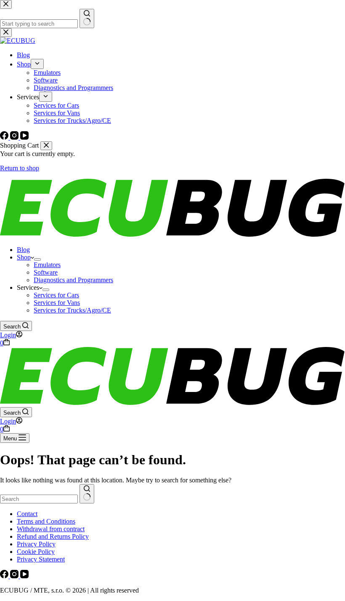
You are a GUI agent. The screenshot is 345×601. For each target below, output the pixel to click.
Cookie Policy (36, 551)
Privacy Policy (36, 544)
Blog (23, 249)
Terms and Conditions (46, 521)
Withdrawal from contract (51, 528)
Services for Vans (57, 302)
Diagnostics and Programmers (73, 279)
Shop (24, 257)
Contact (27, 513)
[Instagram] (15, 576)
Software (46, 272)
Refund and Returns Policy (53, 536)
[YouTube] (24, 576)
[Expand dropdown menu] (37, 259)
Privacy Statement (41, 559)
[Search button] (87, 493)
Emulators (47, 264)
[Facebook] (5, 576)
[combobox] (39, 499)
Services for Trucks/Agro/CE (72, 310)
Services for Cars (56, 295)
